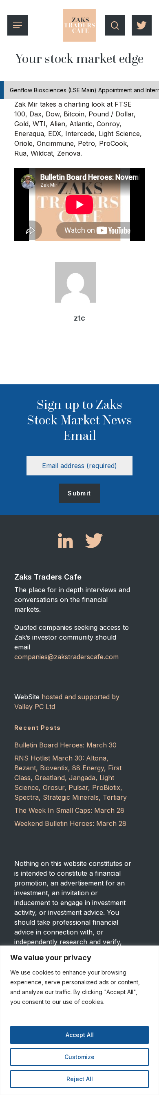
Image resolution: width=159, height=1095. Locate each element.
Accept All (80, 1034)
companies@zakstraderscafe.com (66, 657)
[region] (79, 1020)
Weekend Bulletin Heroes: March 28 (70, 823)
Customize (79, 1056)
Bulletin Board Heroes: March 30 (65, 745)
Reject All (79, 1078)
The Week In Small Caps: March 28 (69, 810)
